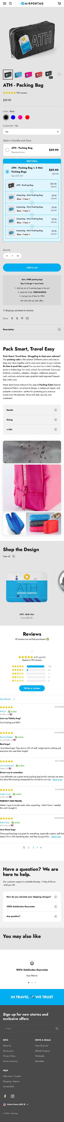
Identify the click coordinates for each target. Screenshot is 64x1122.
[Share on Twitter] (17, 318)
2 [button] (28, 847)
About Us (7, 1045)
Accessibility (8, 1086)
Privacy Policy (9, 1055)
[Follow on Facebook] (5, 1096)
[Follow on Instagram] (13, 1096)
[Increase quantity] (18, 256)
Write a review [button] (32, 688)
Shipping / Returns (11, 1081)
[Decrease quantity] (7, 256)
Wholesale (39, 1055)
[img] (6, 707)
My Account (8, 1050)
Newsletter (39, 1061)
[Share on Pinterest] (22, 318)
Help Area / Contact (12, 1076)
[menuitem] (8, 75)
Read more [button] (57, 779)
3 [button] (33, 847)
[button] (9, 92)
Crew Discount (41, 1045)
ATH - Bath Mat (26, 614)
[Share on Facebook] (12, 318)
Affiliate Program (42, 1050)
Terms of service (10, 1061)
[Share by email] (27, 318)
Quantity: (7, 249)
